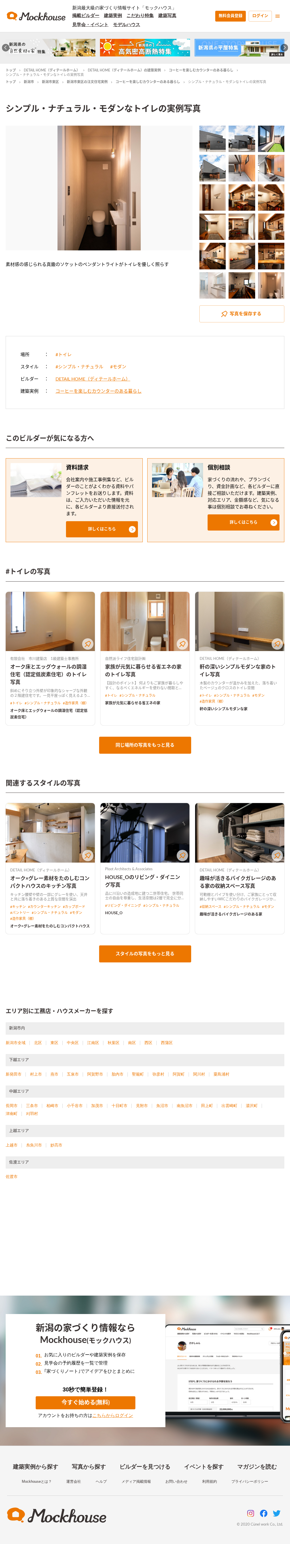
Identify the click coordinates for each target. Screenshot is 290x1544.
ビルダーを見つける (145, 1466)
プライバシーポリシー (249, 1481)
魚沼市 (162, 1105)
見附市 (142, 1105)
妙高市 (56, 1145)
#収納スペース (210, 907)
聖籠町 (138, 1074)
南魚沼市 (185, 1105)
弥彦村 (158, 1074)
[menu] (277, 16)
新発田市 (14, 1074)
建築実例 (113, 15)
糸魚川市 (34, 1145)
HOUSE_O (114, 913)
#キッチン (18, 907)
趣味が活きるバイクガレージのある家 (231, 914)
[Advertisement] (145, 1244)
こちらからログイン (112, 1415)
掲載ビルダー (85, 15)
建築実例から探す (35, 1466)
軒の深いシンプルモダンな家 (224, 709)
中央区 (73, 1042)
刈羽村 (32, 1113)
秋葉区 (114, 1042)
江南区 (93, 1042)
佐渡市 (12, 1176)
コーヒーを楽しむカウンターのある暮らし (201, 70)
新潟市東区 (50, 82)
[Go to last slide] (6, 48)
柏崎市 (52, 1105)
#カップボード (74, 907)
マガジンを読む (257, 1466)
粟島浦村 (221, 1074)
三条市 (32, 1105)
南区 (132, 1042)
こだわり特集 (140, 15)
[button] (102, 529)
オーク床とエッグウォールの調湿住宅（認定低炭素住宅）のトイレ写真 (48, 675)
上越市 (12, 1145)
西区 (148, 1042)
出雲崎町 (229, 1105)
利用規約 (209, 1481)
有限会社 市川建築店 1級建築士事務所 (44, 659)
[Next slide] (284, 48)
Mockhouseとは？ (37, 1481)
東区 (54, 1042)
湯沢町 (252, 1105)
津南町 (12, 1113)
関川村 (199, 1074)
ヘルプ (101, 1481)
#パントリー (19, 912)
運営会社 (73, 1481)
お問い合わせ (176, 1481)
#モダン (118, 367)
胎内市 (117, 1074)
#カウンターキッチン (44, 907)
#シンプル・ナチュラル (79, 367)
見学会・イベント (90, 24)
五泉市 (73, 1074)
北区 (38, 1042)
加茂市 (97, 1105)
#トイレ (64, 354)
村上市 (36, 1074)
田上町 (207, 1105)
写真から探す (89, 1466)
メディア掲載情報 (136, 1481)
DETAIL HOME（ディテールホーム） (52, 70)
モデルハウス (126, 24)
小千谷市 (75, 1105)
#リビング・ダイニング (123, 905)
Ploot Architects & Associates (129, 869)
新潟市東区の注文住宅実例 (87, 82)
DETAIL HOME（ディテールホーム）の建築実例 (124, 70)
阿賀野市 (95, 1074)
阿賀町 (179, 1074)
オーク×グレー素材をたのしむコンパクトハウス (50, 926)
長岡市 (12, 1105)
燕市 (54, 1074)
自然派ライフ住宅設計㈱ (125, 659)
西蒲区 (167, 1042)
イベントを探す (204, 1466)
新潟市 (29, 82)
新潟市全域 (15, 1042)
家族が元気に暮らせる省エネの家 (132, 703)
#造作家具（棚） (76, 703)
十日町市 (119, 1105)
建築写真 (167, 15)
